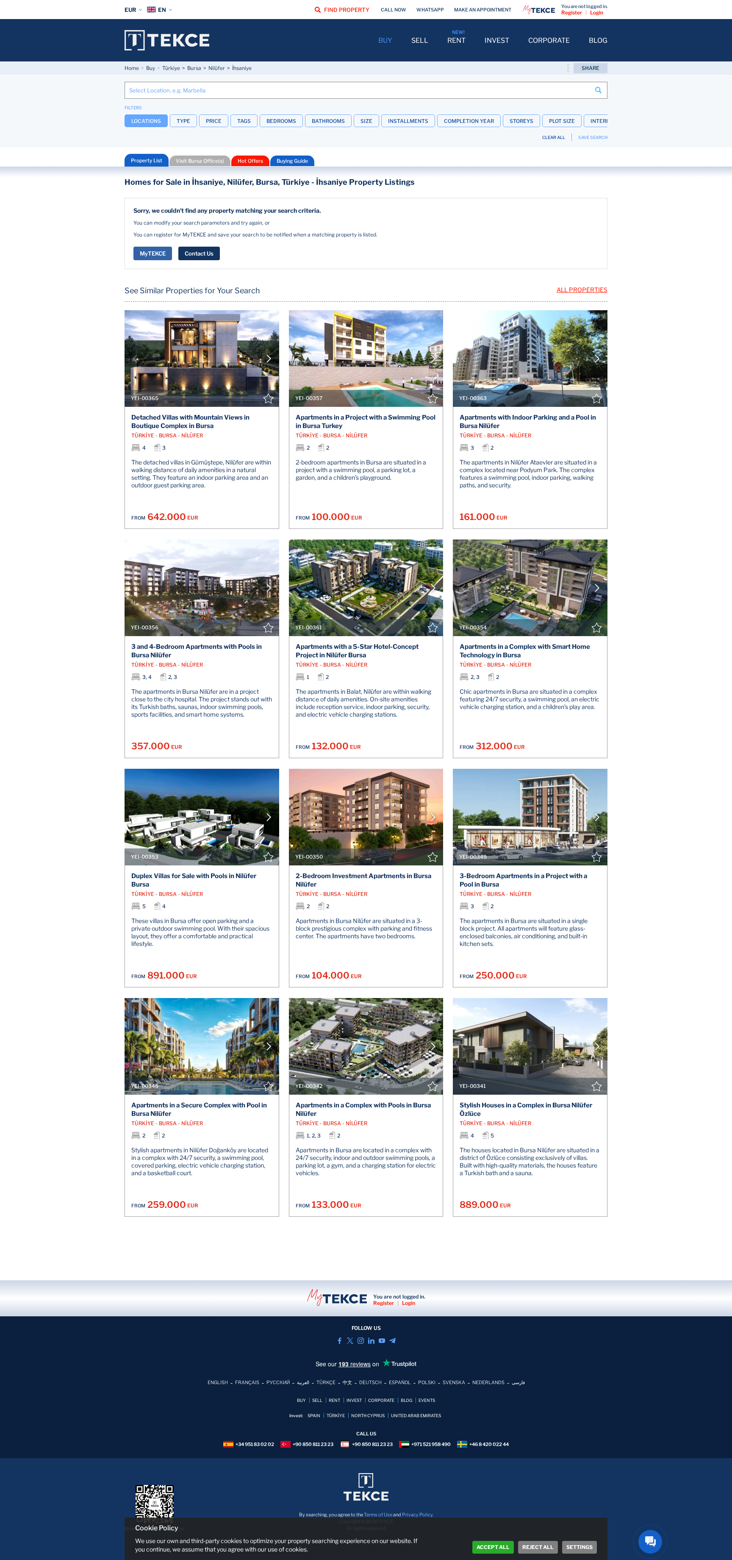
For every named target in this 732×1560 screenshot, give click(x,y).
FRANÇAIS (247, 1382)
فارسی (518, 1382)
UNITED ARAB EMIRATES (416, 1415)
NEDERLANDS (488, 1382)
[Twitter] (350, 1340)
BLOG (598, 40)
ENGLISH (218, 1382)
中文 (347, 1382)
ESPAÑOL (400, 1382)
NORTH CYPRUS (368, 1415)
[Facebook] (339, 1340)
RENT (456, 40)
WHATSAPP (430, 10)
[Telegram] (392, 1340)
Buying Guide (292, 161)
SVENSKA (454, 1382)
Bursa (194, 68)
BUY (385, 40)
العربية (303, 1382)
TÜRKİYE (336, 1415)
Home (132, 68)
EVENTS (427, 1400)
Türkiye (171, 68)
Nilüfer (216, 68)
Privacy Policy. (417, 1515)
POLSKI (426, 1382)
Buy (150, 68)
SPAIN (314, 1415)
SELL (419, 40)
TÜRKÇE (326, 1382)
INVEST (497, 40)
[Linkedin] (371, 1340)
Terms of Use (378, 1515)
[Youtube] (382, 1340)
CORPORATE (549, 40)
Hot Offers (250, 161)
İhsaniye (242, 68)
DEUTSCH (370, 1382)
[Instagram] (360, 1340)
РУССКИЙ (278, 1382)
